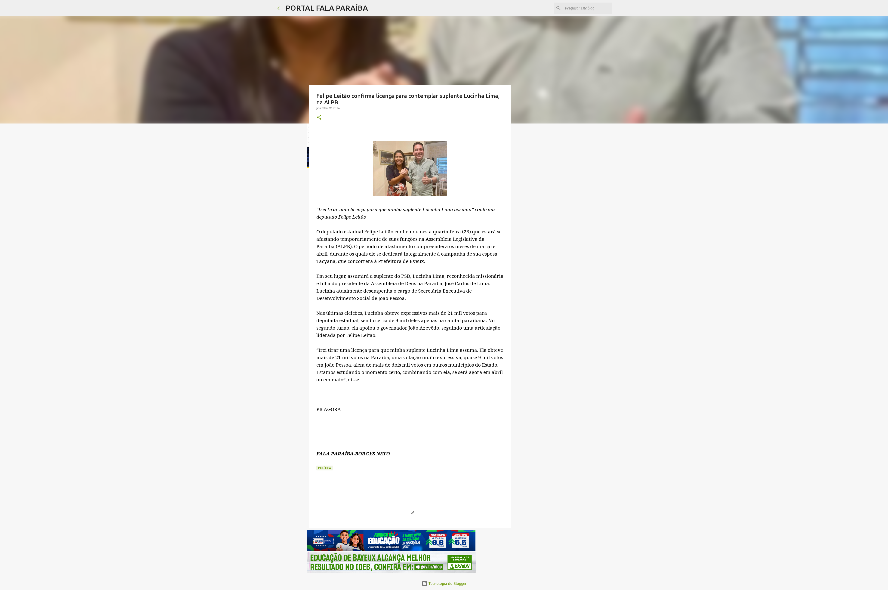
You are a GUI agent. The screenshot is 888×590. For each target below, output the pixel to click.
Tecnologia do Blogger (446, 583)
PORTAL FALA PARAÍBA (327, 8)
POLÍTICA (324, 468)
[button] (319, 117)
